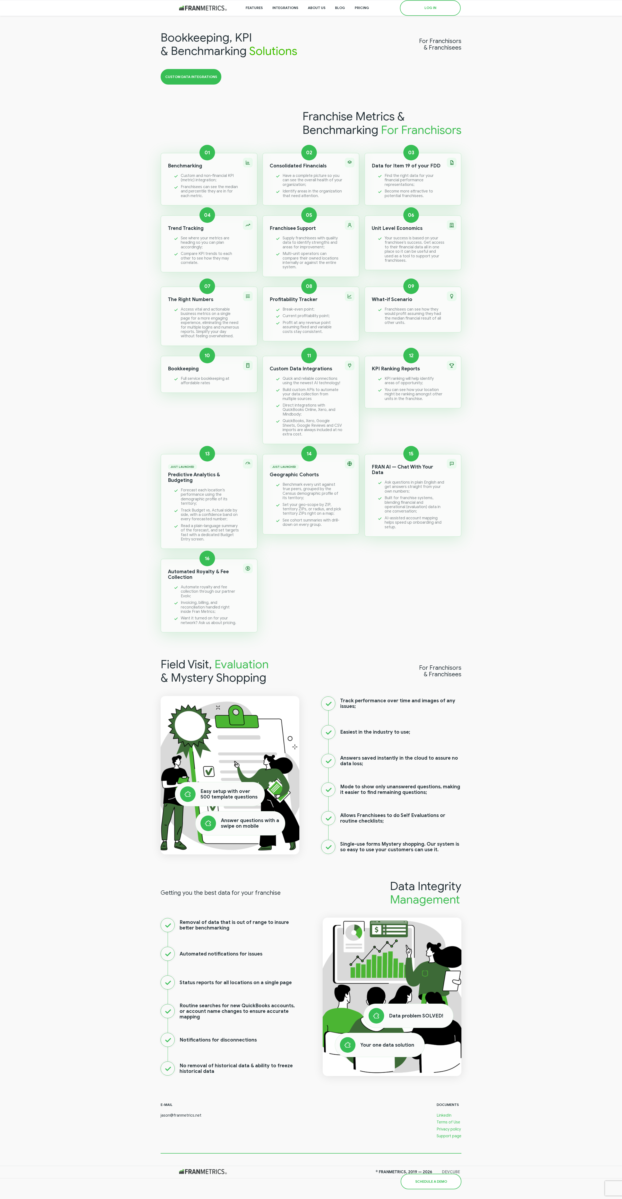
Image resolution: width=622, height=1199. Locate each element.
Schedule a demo (431, 1182)
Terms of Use (448, 1122)
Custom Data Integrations (191, 77)
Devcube (451, 1172)
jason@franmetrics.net (181, 1115)
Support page (449, 1136)
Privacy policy (449, 1129)
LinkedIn (444, 1115)
